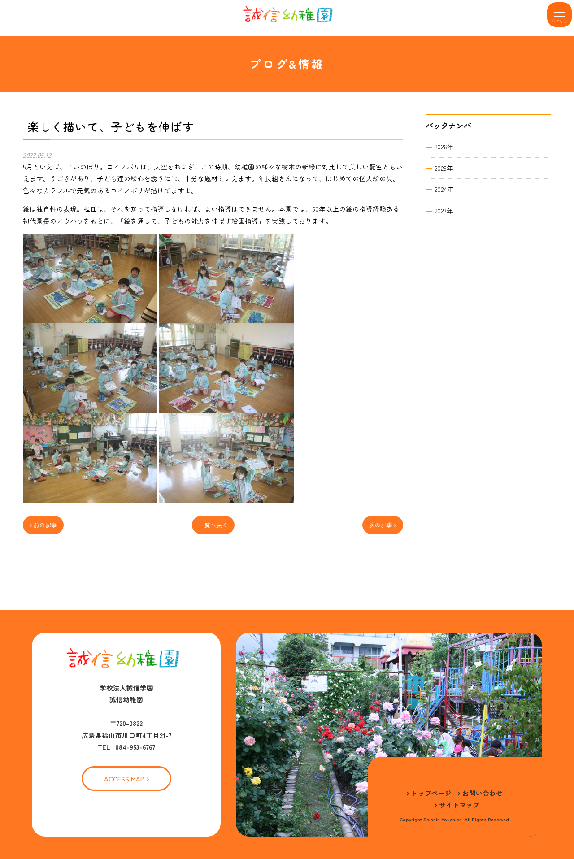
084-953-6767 (135, 746)
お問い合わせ (482, 793)
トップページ (431, 793)
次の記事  (382, 525)
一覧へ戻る (213, 525)
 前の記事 (43, 525)
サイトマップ (459, 804)
